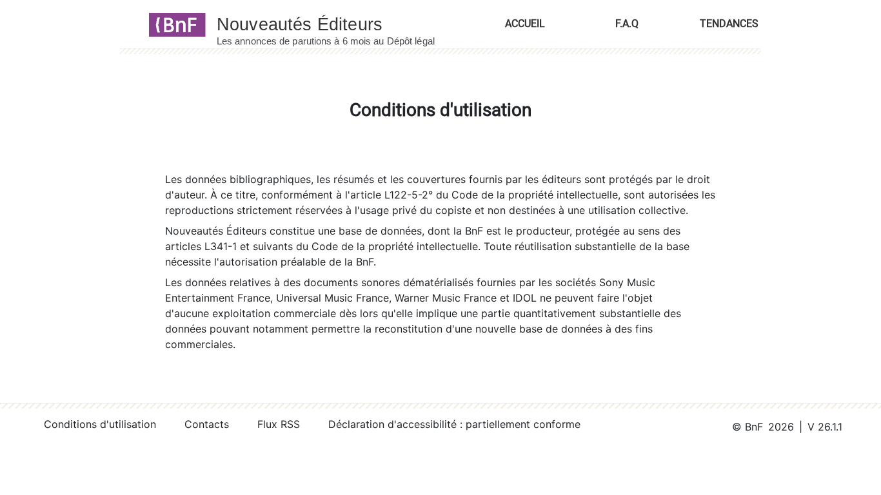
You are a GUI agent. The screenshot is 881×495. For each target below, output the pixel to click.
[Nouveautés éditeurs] (337, 24)
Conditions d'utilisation (100, 424)
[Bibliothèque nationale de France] (173, 24)
